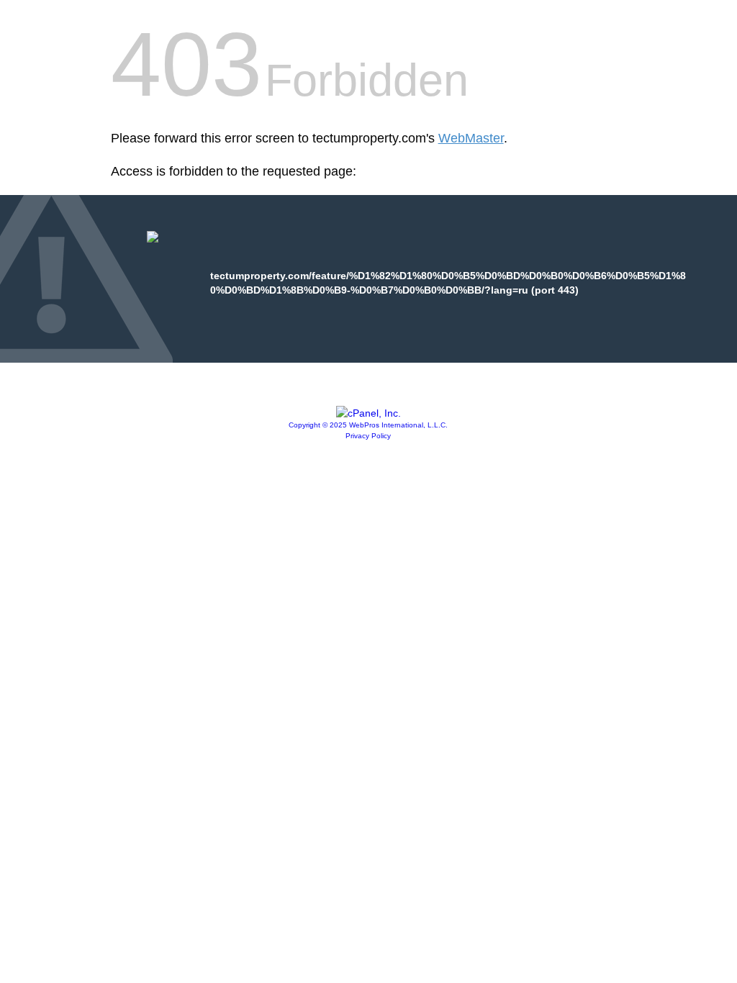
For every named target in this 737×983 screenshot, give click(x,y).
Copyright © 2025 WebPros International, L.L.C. (368, 425)
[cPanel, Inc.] (368, 413)
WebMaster (471, 138)
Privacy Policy (368, 436)
